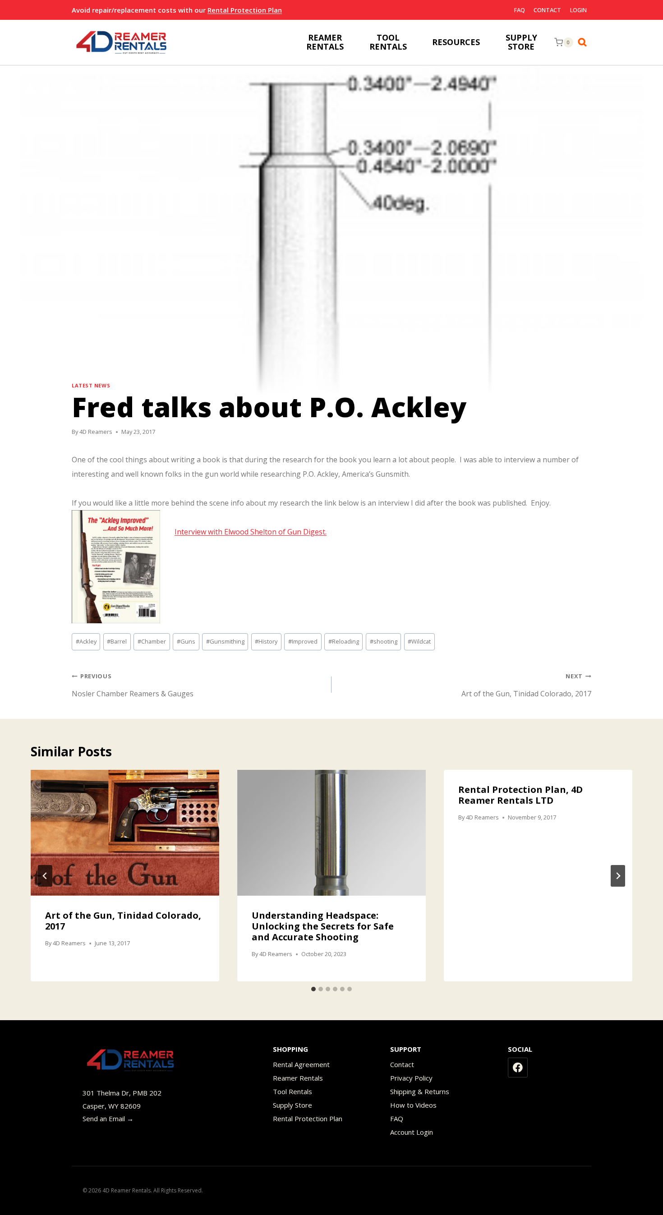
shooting (383, 641)
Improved (303, 641)
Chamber (152, 641)
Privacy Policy (411, 1077)
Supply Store (292, 1104)
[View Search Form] (584, 42)
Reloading (343, 641)
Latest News (91, 385)
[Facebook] (518, 1067)
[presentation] (125, 833)
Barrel (117, 641)
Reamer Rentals (298, 1077)
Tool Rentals (292, 1091)
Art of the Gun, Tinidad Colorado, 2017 (526, 685)
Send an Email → (108, 1118)
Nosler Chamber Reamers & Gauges (132, 685)
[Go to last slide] (45, 876)
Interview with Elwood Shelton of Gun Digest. (251, 532)
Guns (186, 641)
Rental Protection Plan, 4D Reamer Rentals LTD (520, 794)
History (266, 641)
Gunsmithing (225, 641)
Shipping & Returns (419, 1091)
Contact (547, 10)
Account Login (411, 1132)
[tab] (313, 989)
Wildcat (419, 641)
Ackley (86, 641)
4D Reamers (95, 432)
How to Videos (413, 1104)
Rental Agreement (301, 1064)
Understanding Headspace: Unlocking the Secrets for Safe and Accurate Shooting (323, 926)
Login (578, 10)
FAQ (519, 10)
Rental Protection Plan (244, 9)
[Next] (618, 876)
